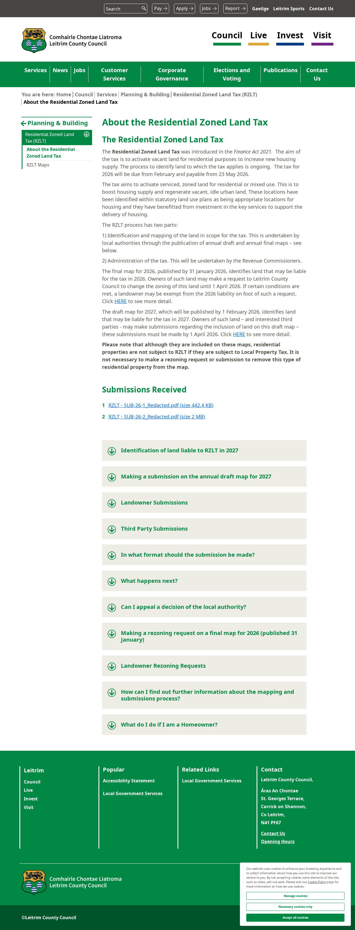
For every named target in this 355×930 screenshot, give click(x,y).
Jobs (206, 8)
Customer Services (114, 74)
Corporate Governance (172, 74)
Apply (182, 8)
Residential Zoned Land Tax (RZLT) (215, 94)
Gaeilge (260, 9)
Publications (280, 70)
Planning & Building (145, 94)
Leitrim (34, 770)
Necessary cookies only (295, 907)
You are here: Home (46, 94)
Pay (158, 8)
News (60, 70)
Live (28, 790)
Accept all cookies (295, 917)
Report (232, 8)
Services (35, 70)
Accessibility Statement (129, 781)
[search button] (142, 7)
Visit (29, 807)
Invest (31, 799)
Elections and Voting (232, 74)
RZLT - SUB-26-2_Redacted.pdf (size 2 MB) (156, 416)
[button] (227, 40)
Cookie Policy (317, 882)
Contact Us (321, 9)
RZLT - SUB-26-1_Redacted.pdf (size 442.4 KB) (160, 405)
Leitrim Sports (289, 9)
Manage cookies (295, 896)
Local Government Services (133, 793)
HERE (121, 301)
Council (84, 94)
